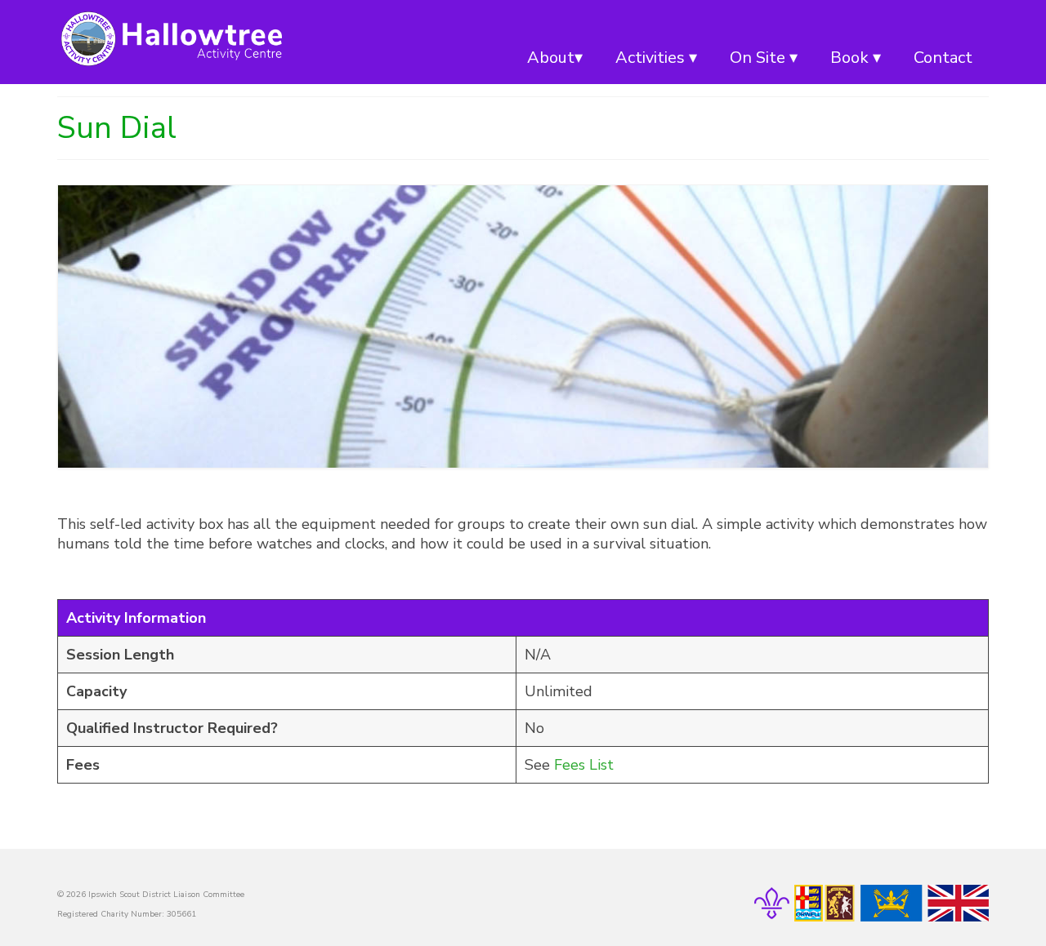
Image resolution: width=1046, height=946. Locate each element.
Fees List (584, 765)
